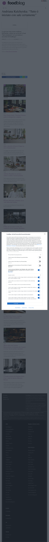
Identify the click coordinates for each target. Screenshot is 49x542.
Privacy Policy (31, 307)
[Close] (45, 234)
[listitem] (24, 254)
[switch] (39, 257)
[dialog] (24, 271)
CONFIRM (16, 303)
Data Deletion (17, 307)
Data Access (24, 307)
